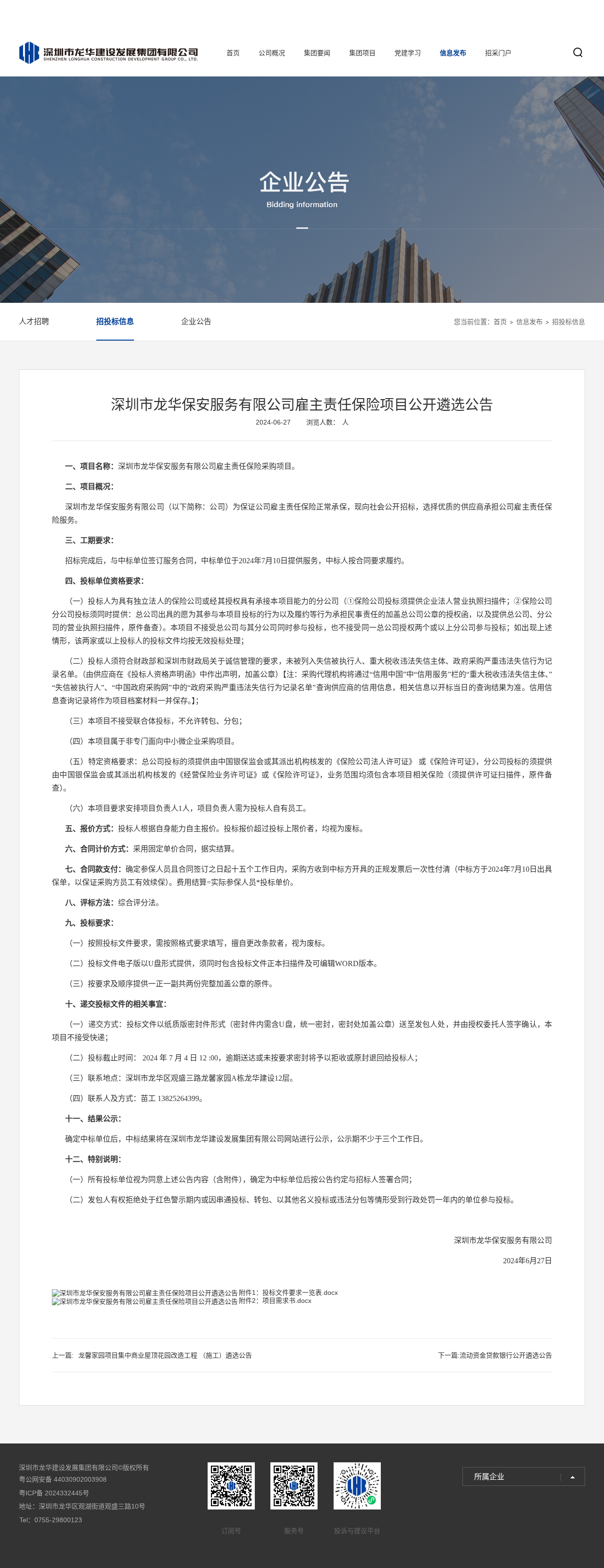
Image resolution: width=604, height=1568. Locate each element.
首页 (233, 53)
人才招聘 (34, 321)
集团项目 (362, 53)
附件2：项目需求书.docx (275, 1300)
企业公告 (196, 321)
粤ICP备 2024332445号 (54, 1493)
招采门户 (498, 53)
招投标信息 (115, 321)
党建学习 (407, 53)
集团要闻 (317, 53)
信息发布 (453, 53)
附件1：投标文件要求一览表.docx (288, 1292)
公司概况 (272, 53)
